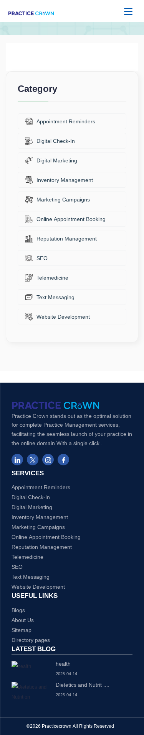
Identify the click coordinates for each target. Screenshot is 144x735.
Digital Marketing (56, 160)
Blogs (18, 610)
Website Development (63, 316)
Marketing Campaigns (63, 199)
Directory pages (31, 639)
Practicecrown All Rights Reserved (78, 726)
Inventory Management (64, 179)
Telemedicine (52, 277)
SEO (42, 258)
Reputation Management (66, 238)
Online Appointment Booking (71, 219)
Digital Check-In (55, 140)
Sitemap (21, 630)
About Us (23, 620)
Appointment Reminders (65, 121)
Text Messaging (55, 297)
